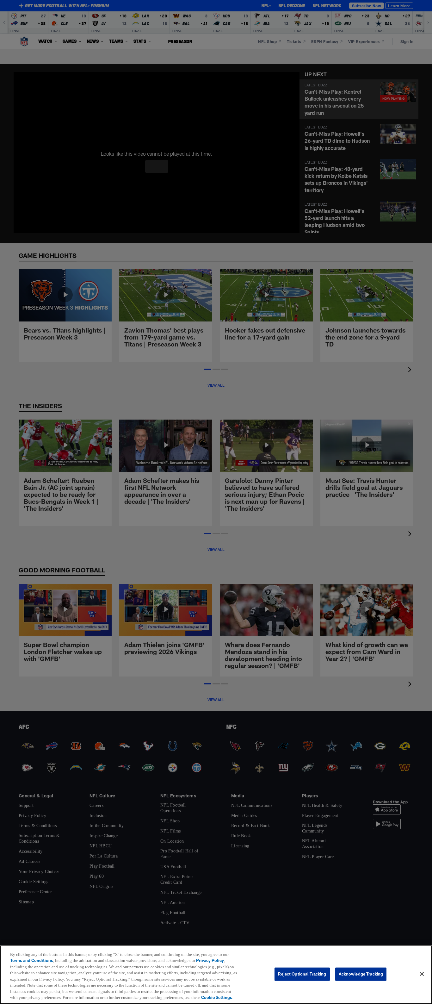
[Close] (422, 971)
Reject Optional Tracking (302, 970)
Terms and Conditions (31, 954)
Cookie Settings (67, 997)
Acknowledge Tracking (361, 970)
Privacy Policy (214, 954)
